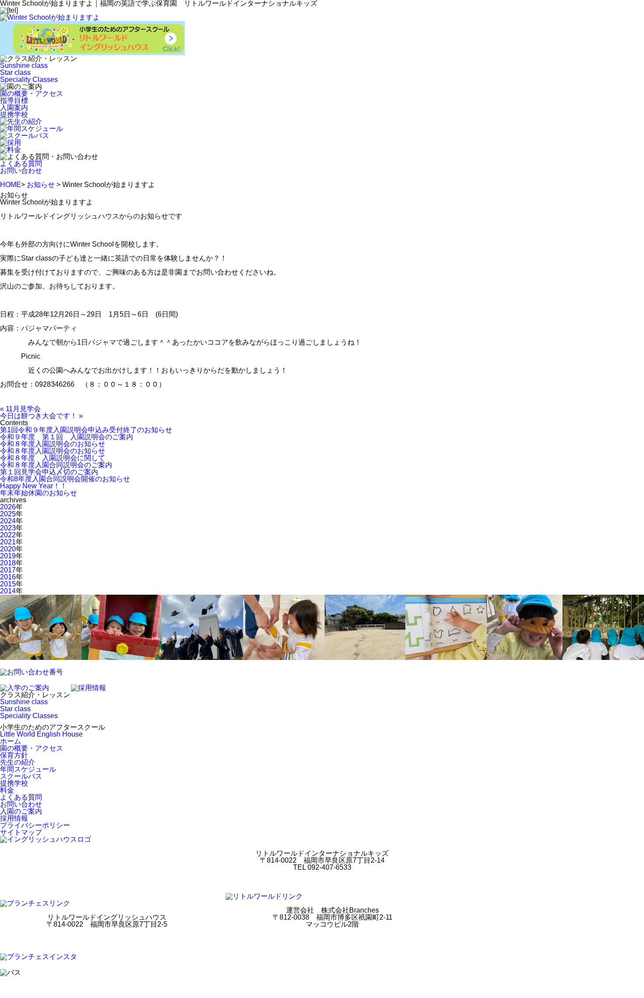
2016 (8, 577)
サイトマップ (21, 832)
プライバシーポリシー (35, 825)
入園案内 (14, 107)
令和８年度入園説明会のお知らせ (52, 444)
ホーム (10, 741)
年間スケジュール (28, 769)
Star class (15, 72)
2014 (8, 591)
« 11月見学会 (20, 409)
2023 (8, 528)
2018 (8, 563)
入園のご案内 (21, 811)
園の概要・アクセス (31, 93)
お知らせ (41, 184)
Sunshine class (24, 65)
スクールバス (21, 776)
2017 (8, 570)
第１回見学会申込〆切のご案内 (49, 472)
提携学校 (14, 114)
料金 (7, 790)
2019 (8, 556)
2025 (8, 514)
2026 (8, 507)
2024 (8, 521)
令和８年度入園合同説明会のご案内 (56, 465)
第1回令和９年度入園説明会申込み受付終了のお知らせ (86, 430)
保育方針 (14, 755)
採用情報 (14, 818)
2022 (8, 535)
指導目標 (14, 100)
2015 (8, 584)
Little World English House (41, 734)
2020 (8, 549)
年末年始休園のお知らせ (38, 493)
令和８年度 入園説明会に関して (52, 458)
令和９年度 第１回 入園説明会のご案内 (66, 437)
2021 (8, 542)
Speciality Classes (29, 79)
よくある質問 (21, 163)
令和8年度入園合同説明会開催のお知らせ (65, 479)
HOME (10, 184)
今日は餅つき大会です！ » (41, 416)
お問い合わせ (21, 170)
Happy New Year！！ (33, 486)
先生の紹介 (17, 762)
